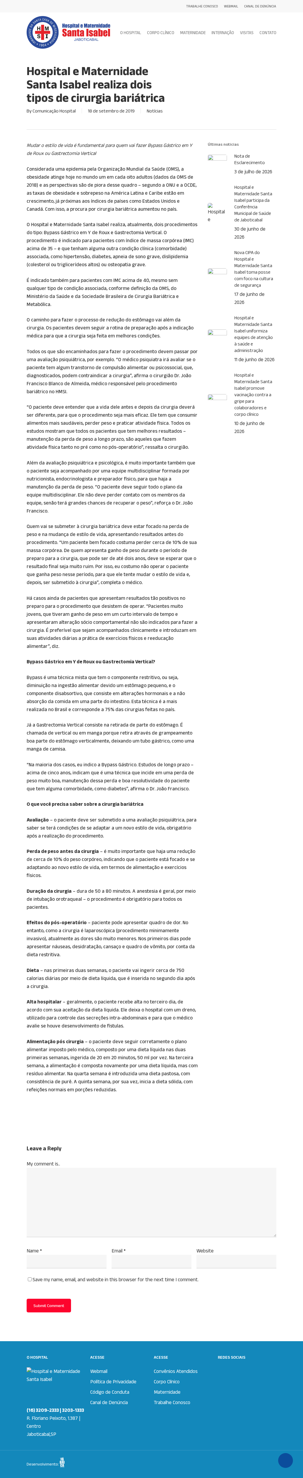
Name (34, 1250)
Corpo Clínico (167, 1381)
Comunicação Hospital (54, 110)
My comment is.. (43, 1163)
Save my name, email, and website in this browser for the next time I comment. (116, 1279)
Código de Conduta (109, 1392)
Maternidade (167, 1392)
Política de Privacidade (113, 1381)
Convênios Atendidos (176, 1371)
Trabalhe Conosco (172, 1402)
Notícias (155, 110)
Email (119, 1250)
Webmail (98, 1371)
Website (205, 1250)
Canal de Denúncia (109, 1402)
